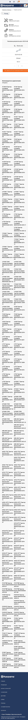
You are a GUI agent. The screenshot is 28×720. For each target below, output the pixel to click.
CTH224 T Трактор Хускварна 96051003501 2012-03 (19, 209)
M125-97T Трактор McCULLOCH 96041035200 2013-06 (19, 533)
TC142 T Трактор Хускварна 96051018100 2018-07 (19, 126)
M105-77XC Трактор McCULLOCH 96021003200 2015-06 (19, 467)
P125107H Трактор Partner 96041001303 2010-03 (19, 608)
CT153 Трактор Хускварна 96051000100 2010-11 (20, 223)
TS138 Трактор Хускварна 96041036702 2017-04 (19, 316)
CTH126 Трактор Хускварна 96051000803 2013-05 (7, 186)
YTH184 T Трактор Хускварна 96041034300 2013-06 (7, 249)
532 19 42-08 (18, 55)
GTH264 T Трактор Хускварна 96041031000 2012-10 (7, 391)
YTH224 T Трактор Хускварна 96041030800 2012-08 (19, 256)
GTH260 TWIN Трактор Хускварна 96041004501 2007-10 (19, 406)
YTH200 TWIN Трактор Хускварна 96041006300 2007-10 (7, 301)
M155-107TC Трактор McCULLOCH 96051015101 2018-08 (20, 519)
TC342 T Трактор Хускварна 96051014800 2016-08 (7, 134)
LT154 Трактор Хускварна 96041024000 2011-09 (7, 376)
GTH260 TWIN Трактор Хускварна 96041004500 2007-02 (19, 399)
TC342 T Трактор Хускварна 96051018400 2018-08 (7, 141)
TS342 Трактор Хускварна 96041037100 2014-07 (7, 324)
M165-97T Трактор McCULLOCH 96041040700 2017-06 (7, 578)
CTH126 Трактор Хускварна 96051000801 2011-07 (7, 179)
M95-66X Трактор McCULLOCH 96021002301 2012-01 (20, 439)
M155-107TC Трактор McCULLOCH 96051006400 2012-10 (19, 490)
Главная (3, 681)
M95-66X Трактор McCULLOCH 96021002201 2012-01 (20, 426)
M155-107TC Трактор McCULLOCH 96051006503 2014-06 (19, 512)
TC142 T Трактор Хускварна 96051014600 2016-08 (19, 119)
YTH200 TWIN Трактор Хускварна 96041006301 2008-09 (19, 301)
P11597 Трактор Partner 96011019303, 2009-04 (19, 654)
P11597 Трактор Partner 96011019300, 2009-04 (19, 642)
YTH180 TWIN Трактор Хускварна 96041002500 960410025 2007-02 (7, 279)
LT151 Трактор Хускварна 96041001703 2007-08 (19, 346)
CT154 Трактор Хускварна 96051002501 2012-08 (19, 216)
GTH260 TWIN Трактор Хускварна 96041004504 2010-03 (7, 421)
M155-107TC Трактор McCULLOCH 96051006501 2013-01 (19, 505)
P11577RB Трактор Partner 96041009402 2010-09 (8, 590)
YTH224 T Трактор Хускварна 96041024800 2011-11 (8, 255)
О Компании (4, 692)
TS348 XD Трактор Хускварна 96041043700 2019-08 (7, 643)
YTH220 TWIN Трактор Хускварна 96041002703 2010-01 (19, 294)
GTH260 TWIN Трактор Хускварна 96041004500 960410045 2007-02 (7, 406)
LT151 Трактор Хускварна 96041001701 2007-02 (19, 339)
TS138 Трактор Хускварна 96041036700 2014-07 (19, 309)
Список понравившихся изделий (18, 2)
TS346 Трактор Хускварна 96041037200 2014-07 (19, 324)
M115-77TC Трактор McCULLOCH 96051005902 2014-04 (7, 490)
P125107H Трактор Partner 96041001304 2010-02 (8, 614)
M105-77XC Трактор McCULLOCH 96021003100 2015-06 (7, 467)
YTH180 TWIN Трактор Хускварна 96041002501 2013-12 (19, 279)
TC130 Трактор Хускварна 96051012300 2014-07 (19, 89)
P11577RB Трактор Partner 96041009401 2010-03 (19, 584)
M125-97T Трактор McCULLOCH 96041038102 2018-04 (7, 555)
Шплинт (18, 58)
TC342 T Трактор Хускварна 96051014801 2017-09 (19, 134)
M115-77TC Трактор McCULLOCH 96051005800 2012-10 (19, 475)
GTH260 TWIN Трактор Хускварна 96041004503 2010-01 (19, 414)
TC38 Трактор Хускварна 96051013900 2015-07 (19, 141)
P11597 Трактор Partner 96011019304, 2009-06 (8, 660)
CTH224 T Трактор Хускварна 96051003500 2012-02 (7, 209)
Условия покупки (5, 707)
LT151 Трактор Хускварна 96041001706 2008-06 (7, 361)
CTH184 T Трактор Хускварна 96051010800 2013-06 (19, 186)
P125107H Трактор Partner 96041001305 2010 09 (19, 614)
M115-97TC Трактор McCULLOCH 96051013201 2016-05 (7, 533)
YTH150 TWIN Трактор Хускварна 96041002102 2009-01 (7, 271)
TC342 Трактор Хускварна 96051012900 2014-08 (19, 156)
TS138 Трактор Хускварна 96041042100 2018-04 (7, 597)
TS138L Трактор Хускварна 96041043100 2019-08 (19, 620)
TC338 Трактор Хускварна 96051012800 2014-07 (7, 164)
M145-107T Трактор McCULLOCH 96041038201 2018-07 (7, 570)
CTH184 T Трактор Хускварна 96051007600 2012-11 (7, 194)
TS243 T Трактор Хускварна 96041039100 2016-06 (7, 331)
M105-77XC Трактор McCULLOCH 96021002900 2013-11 (7, 454)
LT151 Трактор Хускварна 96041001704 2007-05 (7, 354)
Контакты (14, 2)
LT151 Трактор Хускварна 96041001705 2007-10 (19, 354)
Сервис (3, 699)
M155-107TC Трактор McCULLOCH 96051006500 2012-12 (7, 505)
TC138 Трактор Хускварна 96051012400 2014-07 (19, 97)
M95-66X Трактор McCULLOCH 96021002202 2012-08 (7, 433)
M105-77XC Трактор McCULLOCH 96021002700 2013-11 (20, 453)
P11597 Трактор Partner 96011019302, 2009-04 (8, 654)
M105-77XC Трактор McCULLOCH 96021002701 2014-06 (19, 460)
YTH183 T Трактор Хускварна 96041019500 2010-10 (7, 236)
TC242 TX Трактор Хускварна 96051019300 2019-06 (7, 635)
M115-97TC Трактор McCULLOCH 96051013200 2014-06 (19, 525)
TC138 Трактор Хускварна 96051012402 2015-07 (19, 104)
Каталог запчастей (5, 688)
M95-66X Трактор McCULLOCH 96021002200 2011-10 (20, 420)
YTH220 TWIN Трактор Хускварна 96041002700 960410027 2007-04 (7, 286)
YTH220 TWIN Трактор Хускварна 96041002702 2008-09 (7, 294)
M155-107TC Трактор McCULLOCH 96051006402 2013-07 (19, 497)
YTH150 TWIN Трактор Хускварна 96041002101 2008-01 (19, 264)
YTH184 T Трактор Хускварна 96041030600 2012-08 (19, 249)
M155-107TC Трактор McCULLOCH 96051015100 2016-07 (7, 520)
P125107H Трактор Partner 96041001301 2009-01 (19, 602)
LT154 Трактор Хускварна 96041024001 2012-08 (19, 376)
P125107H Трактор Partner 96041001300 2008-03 (19, 596)
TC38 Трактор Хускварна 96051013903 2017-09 (7, 156)
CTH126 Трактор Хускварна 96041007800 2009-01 (19, 164)
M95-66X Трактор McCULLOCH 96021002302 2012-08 (7, 446)
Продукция (4, 685)
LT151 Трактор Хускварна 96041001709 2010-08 (19, 369)
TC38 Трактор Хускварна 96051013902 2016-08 (19, 149)
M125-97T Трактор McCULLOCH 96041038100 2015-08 (7, 548)
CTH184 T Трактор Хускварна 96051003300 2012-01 (19, 194)
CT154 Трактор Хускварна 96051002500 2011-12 (7, 216)
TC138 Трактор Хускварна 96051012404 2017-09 (19, 112)
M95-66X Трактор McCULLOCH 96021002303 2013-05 (19, 446)
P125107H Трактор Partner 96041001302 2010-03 (7, 608)
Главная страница (6, 10)
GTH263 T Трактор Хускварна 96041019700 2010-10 (19, 384)
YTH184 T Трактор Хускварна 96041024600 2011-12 (19, 241)
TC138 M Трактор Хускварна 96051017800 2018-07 (7, 89)
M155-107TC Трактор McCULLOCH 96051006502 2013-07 (7, 512)
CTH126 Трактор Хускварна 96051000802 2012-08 (19, 179)
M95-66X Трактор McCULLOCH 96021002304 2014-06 (19, 433)
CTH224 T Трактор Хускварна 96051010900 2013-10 (7, 201)
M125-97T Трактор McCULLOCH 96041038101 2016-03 (19, 548)
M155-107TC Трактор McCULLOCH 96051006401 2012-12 (7, 497)
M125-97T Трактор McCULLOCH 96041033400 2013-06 (7, 540)
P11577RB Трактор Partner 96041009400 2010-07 (8, 584)
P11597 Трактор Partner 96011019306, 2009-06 (8, 665)
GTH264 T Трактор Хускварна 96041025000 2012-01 (19, 391)
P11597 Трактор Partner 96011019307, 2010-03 (19, 665)
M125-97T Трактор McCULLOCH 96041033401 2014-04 (19, 540)
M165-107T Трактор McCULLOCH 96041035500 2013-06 (19, 578)
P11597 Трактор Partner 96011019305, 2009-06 (19, 660)
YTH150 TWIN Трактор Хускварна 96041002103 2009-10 (19, 271)
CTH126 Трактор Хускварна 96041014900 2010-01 (7, 171)
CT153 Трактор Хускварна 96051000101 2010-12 (20, 229)
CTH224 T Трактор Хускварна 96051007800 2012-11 (19, 201)
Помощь (3, 703)
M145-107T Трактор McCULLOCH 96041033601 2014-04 (7, 563)
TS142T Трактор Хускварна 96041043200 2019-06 (7, 628)
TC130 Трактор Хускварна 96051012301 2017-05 (7, 97)
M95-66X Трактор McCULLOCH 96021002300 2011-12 (8, 439)
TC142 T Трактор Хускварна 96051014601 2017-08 (7, 126)
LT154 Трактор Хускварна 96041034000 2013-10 (7, 384)
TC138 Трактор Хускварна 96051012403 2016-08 (7, 112)
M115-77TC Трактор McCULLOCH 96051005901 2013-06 (19, 482)
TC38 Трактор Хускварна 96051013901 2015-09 (7, 149)
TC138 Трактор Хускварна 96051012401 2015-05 (7, 104)
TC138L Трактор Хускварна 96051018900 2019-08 (7, 620)
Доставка (10, 2)
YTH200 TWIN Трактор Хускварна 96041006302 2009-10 (7, 309)
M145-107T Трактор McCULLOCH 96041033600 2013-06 (19, 555)
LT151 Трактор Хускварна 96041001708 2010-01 (7, 369)
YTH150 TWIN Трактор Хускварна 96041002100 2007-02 (7, 264)
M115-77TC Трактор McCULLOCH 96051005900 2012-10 (7, 482)
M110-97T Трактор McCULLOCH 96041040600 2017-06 (19, 570)
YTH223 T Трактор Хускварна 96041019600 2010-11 (20, 235)
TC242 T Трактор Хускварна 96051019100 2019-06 (19, 628)
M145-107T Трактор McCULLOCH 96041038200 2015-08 (19, 563)
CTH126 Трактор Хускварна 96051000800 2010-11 (19, 171)
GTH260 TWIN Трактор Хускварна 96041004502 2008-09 (7, 414)
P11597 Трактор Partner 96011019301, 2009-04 (19, 648)
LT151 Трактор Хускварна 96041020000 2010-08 (19, 331)
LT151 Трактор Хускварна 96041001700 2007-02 (7, 339)
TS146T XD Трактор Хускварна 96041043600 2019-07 (19, 635)
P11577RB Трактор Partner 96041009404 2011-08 (20, 590)
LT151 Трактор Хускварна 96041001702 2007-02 (7, 346)
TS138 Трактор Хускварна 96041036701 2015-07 (7, 316)
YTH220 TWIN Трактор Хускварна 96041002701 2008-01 (19, 286)
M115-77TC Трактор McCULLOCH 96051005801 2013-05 (7, 475)
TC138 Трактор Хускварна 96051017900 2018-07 (7, 119)
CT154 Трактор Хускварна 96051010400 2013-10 (7, 224)
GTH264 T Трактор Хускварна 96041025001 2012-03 (7, 399)
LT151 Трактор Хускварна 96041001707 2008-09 (19, 361)
